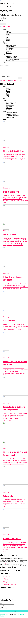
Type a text (3, 76)
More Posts (3, 552)
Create (8, 36)
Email (1, 21)
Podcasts (9, 53)
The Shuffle (9, 50)
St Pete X (5, 582)
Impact (8, 39)
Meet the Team (10, 61)
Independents (10, 48)
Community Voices (11, 45)
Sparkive (5, 580)
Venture (8, 40)
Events (5, 62)
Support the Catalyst (11, 56)
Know (7, 31)
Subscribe (3, 24)
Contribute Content (11, 57)
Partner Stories (10, 46)
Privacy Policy (4, 614)
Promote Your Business (12, 59)
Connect (5, 54)
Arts (4, 42)
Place (7, 37)
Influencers (9, 51)
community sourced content (7, 563)
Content (5, 43)
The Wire (5, 581)
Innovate (8, 32)
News (4, 29)
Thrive (8, 34)
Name (1, 18)
